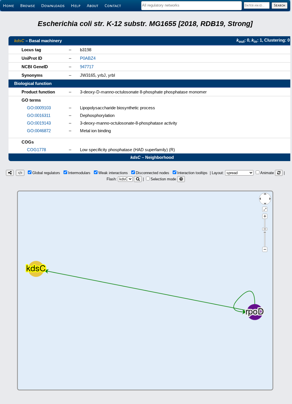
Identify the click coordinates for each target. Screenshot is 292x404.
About (92, 5)
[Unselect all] (181, 179)
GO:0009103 (39, 107)
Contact (113, 5)
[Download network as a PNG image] (10, 173)
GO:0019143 (39, 123)
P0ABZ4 (88, 58)
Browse (27, 5)
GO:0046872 (39, 130)
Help (76, 5)
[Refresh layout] (279, 173)
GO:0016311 (38, 115)
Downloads (53, 5)
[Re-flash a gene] (138, 179)
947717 (87, 66)
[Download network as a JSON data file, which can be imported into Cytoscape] (20, 173)
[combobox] (191, 5)
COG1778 (36, 149)
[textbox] (191, 5)
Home (8, 5)
